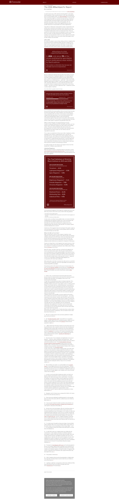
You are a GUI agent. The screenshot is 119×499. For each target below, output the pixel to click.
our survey (49, 247)
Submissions (104, 2)
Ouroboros (50, 331)
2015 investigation (63, 16)
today (45, 416)
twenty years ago (51, 416)
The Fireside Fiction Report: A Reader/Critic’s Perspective (60, 404)
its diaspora (63, 321)
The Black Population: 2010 (53, 318)
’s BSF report (57, 445)
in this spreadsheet (70, 11)
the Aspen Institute (59, 347)
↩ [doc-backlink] (55, 311)
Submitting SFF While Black (64, 333)
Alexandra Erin (50, 465)
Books (74, 2)
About (44, 2)
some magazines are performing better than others (54, 151)
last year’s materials (54, 267)
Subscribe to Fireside (51, 495)
